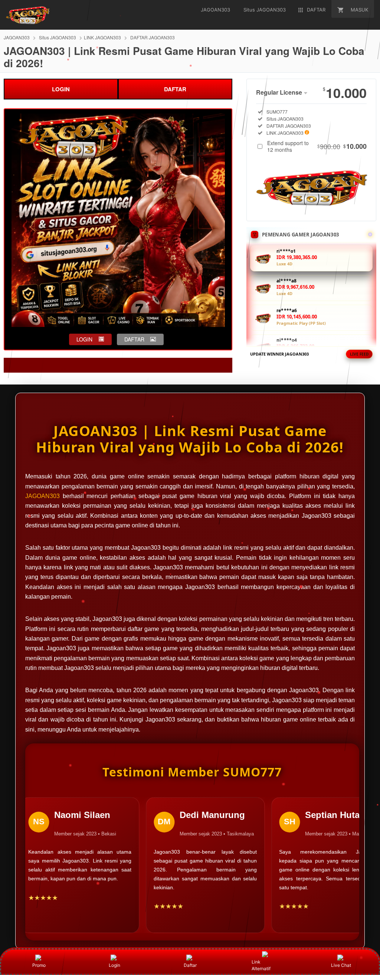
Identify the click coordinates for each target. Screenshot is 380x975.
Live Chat (341, 965)
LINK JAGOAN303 (102, 37)
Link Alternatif (261, 965)
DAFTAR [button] (134, 339)
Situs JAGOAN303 (57, 37)
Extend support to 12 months (317, 146)
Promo (39, 965)
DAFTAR (175, 89)
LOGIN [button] (84, 339)
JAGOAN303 (17, 37)
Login (114, 965)
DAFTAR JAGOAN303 (152, 37)
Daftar (190, 965)
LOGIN (61, 89)
